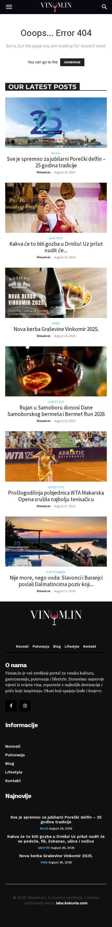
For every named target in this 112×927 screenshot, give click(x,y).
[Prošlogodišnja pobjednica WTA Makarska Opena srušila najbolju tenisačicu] (56, 456)
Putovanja (56, 572)
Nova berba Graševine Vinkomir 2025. (56, 329)
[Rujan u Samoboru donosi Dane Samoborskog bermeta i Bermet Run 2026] (56, 371)
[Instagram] (25, 705)
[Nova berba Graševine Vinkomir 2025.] (56, 293)
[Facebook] (11, 705)
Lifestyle (56, 402)
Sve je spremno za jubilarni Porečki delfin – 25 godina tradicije (56, 162)
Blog (56, 153)
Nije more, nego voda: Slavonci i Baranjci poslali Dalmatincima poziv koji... (56, 581)
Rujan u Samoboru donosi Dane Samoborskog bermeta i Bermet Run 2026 (56, 411)
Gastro (56, 238)
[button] (9, 7)
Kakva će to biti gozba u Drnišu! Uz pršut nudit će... (56, 247)
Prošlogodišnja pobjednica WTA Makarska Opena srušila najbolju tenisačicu (56, 496)
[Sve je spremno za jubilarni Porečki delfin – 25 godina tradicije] (56, 122)
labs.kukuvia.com (72, 903)
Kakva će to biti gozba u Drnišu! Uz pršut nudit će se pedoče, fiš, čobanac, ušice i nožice (56, 839)
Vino (56, 323)
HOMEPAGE (72, 62)
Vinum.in (44, 172)
